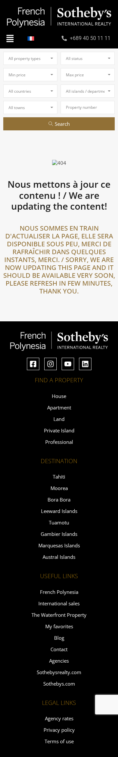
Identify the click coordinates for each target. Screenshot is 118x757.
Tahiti (59, 476)
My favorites (59, 626)
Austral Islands (59, 557)
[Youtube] (68, 364)
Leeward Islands (59, 511)
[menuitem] (30, 38)
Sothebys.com (59, 683)
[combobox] (30, 58)
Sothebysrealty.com (59, 672)
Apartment (59, 407)
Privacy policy (59, 730)
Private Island (59, 430)
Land (59, 419)
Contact (59, 649)
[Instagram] (50, 364)
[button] (9, 38)
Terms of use (59, 741)
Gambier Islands (59, 534)
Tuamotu (59, 522)
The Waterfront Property (59, 615)
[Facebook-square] (33, 364)
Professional (59, 442)
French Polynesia (59, 592)
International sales (59, 603)
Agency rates (59, 718)
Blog (59, 637)
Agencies (59, 660)
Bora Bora (59, 499)
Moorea (59, 488)
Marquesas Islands (59, 545)
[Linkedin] (85, 364)
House (59, 396)
